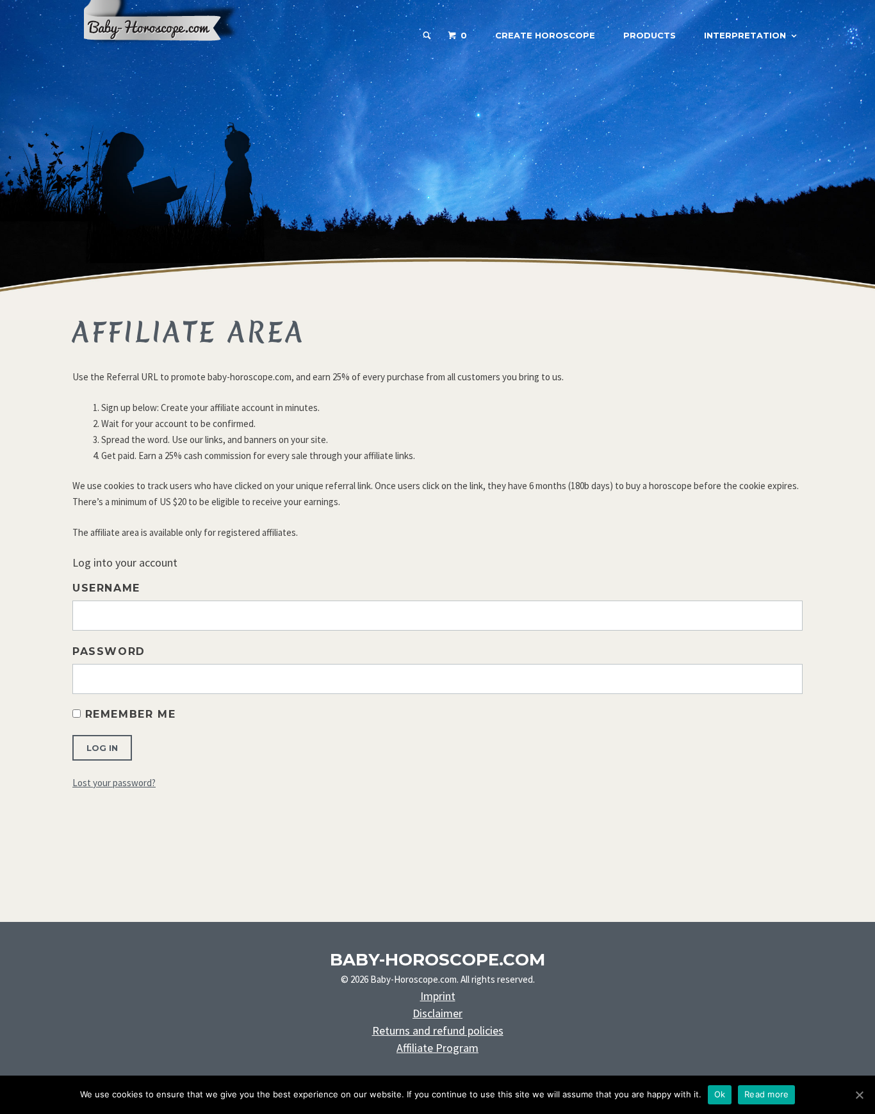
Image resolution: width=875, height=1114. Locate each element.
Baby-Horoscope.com (437, 959)
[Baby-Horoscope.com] (168, 52)
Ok (720, 1094)
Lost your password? (114, 783)
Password (108, 651)
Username (106, 588)
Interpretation (745, 35)
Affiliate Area (188, 332)
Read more (766, 1094)
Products (649, 35)
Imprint (437, 996)
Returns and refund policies (437, 1030)
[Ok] (859, 1094)
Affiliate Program (437, 1047)
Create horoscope (545, 35)
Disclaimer (437, 1013)
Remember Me (128, 714)
